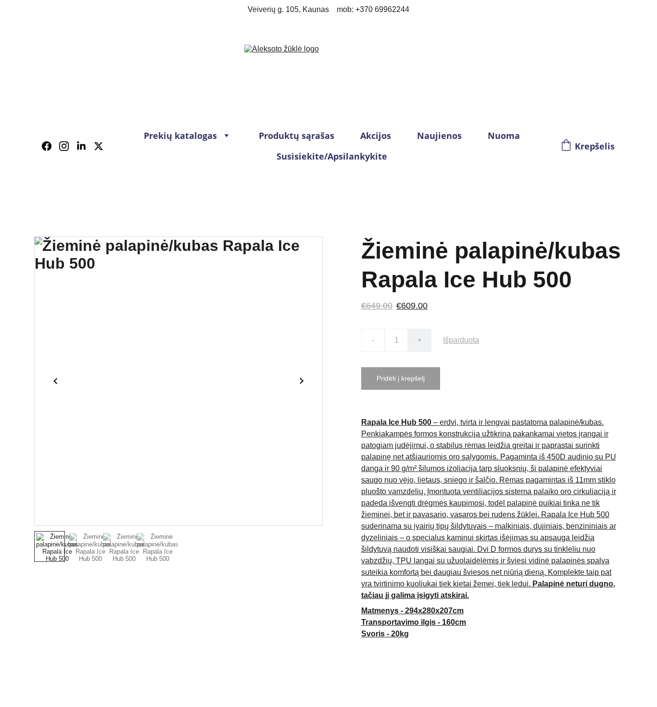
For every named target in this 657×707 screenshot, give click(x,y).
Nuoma (504, 135)
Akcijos (375, 135)
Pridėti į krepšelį (401, 378)
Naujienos (439, 135)
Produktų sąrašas (296, 135)
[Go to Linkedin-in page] (85, 146)
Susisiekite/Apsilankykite (332, 156)
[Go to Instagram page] (67, 146)
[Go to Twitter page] (98, 146)
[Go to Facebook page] (50, 146)
